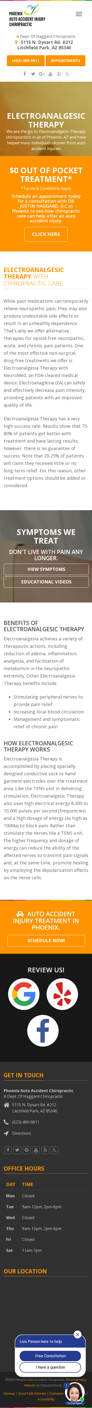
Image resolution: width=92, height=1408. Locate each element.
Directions (21, 1133)
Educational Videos (46, 582)
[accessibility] (67, 74)
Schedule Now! (46, 940)
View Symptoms (46, 569)
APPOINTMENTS (65, 60)
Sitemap (9, 1393)
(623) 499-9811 (25, 60)
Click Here (46, 234)
